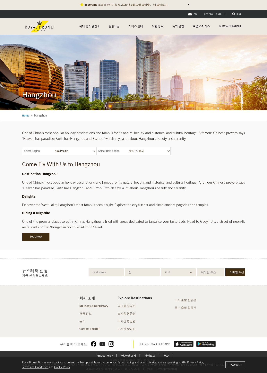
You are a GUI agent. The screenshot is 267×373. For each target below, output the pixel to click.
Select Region (32, 151)
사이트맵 (150, 355)
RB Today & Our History (93, 306)
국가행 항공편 (126, 306)
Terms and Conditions (35, 367)
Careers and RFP (89, 329)
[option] (133, 72)
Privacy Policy (105, 355)
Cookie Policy (62, 367)
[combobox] (215, 14)
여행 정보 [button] (157, 26)
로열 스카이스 (201, 26)
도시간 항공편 (126, 329)
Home (25, 115)
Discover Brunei (230, 26)
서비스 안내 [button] (136, 26)
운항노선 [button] (114, 26)
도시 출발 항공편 (185, 300)
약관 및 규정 (129, 355)
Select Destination (109, 151)
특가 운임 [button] (178, 26)
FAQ (166, 355)
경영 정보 (85, 313)
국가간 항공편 (126, 321)
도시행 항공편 (126, 313)
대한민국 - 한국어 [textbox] (213, 14)
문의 (195, 14)
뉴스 (82, 321)
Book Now (36, 236)
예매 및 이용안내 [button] (89, 26)
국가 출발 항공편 (185, 307)
